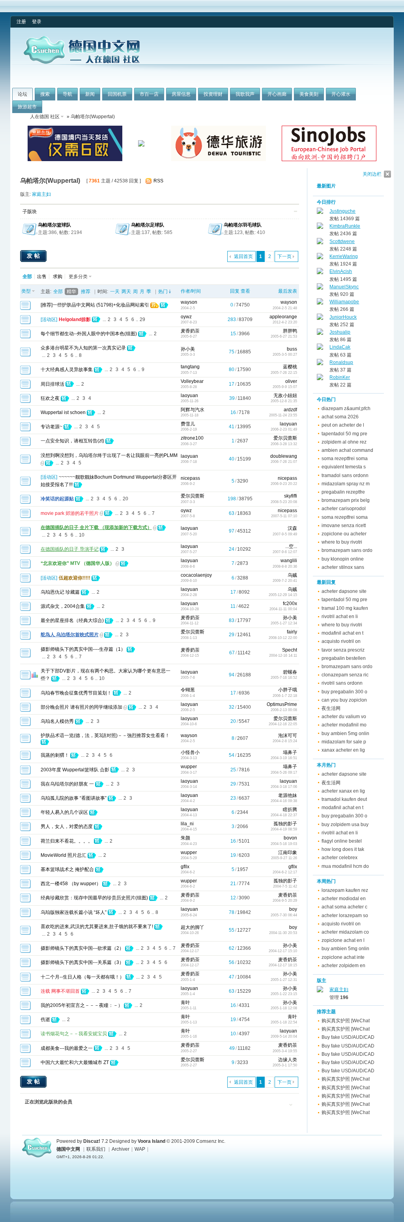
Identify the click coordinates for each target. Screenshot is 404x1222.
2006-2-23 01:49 (284, 429)
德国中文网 (68, 1149)
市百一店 (149, 94)
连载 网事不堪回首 (60, 991)
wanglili (289, 560)
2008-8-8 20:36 (285, 566)
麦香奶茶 (190, 331)
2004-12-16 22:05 (283, 724)
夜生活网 (331, 708)
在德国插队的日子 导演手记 (70, 549)
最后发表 (287, 291)
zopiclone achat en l (343, 940)
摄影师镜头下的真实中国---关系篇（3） (82, 962)
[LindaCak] (320, 348)
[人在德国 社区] (82, 62)
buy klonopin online (343, 559)
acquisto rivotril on (341, 641)
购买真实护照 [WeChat (346, 1020)
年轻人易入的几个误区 (64, 812)
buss (292, 349)
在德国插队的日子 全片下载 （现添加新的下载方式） (96, 527)
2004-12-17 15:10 (283, 951)
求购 (57, 276)
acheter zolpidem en (343, 965)
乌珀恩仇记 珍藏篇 (60, 592)
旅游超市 (27, 107)
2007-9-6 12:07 (285, 552)
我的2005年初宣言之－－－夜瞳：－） (82, 1005)
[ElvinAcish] (320, 272)
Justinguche (342, 211)
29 (142, 319)
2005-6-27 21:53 (284, 336)
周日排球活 (52, 384)
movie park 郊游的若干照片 (70, 513)
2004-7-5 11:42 (285, 886)
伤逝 (45, 1019)
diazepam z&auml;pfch (346, 408)
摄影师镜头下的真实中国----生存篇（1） (83, 649)
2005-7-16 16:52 (284, 678)
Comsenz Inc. (210, 1141)
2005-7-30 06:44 (284, 915)
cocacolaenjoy (196, 575)
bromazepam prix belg (346, 500)
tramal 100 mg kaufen (345, 608)
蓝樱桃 (290, 367)
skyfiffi (290, 496)
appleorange (283, 316)
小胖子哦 (287, 690)
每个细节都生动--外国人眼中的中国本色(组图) (89, 333)
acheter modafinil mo (344, 725)
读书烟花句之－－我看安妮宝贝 (74, 1033)
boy (293, 909)
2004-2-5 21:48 (285, 308)
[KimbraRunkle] (320, 227)
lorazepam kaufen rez (345, 890)
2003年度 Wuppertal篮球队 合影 (75, 770)
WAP (140, 1149)
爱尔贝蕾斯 (285, 438)
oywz (186, 316)
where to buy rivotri (342, 542)
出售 (42, 276)
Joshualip (339, 332)
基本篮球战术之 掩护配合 (67, 869)
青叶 (185, 1002)
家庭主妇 (41, 194)
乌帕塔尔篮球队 (54, 225)
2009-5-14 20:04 (284, 1036)
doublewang (283, 456)
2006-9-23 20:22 (284, 484)
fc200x (290, 603)
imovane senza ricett (344, 525)
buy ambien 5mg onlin (345, 733)
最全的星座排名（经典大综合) (72, 620)
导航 (67, 94)
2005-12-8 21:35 (284, 401)
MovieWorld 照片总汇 (63, 855)
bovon (290, 838)
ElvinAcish (340, 271)
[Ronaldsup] (320, 363)
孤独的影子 (285, 823)
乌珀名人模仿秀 (57, 721)
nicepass (190, 478)
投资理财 (213, 94)
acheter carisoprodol (344, 508)
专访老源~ (51, 426)
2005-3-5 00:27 (285, 355)
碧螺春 (290, 672)
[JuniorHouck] (320, 318)
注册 (21, 21)
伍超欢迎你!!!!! (74, 578)
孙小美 (188, 349)
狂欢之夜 (50, 398)
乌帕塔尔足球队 (147, 225)
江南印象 (287, 852)
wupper (189, 766)
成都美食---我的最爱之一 (67, 1048)
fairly (292, 632)
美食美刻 (308, 94)
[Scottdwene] (320, 242)
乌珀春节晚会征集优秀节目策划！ (76, 693)
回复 (234, 291)
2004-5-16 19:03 (284, 844)
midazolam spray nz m (346, 484)
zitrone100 (192, 438)
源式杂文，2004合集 (63, 606)
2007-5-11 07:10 (284, 516)
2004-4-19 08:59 (284, 829)
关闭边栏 (372, 174)
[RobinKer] (320, 378)
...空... (291, 546)
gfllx (185, 866)
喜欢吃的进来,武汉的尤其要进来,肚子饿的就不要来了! (97, 926)
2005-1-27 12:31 (284, 980)
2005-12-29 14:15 (283, 595)
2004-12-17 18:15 (283, 965)
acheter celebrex (339, 857)
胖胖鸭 (290, 331)
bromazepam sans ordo (347, 550)
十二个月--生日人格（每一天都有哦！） (82, 977)
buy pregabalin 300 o (344, 692)
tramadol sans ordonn (345, 475)
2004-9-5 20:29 (285, 901)
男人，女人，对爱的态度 (67, 826)
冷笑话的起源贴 (57, 498)
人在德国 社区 (45, 116)
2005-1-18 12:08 (284, 1008)
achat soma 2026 (340, 417)
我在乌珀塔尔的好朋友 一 (67, 784)
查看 (245, 291)
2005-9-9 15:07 (285, 387)
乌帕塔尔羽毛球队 (243, 225)
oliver (291, 381)
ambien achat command (347, 450)
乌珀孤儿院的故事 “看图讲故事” (74, 798)
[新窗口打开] (25, 308)
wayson (189, 302)
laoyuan (189, 395)
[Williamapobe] (320, 303)
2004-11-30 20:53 (283, 933)
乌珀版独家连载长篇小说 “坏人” (74, 912)
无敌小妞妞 (285, 395)
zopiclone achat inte (343, 957)
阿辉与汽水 (192, 409)
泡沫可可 (287, 735)
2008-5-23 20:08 (284, 502)
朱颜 (185, 838)
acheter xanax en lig (343, 791)
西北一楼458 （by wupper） (71, 883)
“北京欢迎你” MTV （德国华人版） (77, 563)
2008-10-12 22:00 (283, 638)
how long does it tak (343, 849)
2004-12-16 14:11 (283, 655)
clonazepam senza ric (345, 675)
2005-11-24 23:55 (283, 415)
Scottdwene (342, 241)
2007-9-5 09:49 (285, 534)
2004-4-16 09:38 (284, 801)
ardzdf (290, 409)
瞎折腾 (290, 809)
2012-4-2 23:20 (285, 322)
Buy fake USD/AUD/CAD (348, 1037)
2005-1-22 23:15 (284, 994)
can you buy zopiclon (344, 700)
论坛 (22, 94)
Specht (289, 650)
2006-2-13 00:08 (284, 710)
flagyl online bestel (342, 841)
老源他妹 (287, 795)
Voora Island (151, 1141)
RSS (158, 181)
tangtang (190, 367)
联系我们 (95, 1149)
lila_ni (187, 823)
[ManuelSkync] (320, 288)
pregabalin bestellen (344, 658)
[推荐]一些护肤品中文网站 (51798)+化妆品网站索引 (95, 305)
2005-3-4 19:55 (285, 1051)
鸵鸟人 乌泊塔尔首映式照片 (70, 634)
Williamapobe (344, 302)
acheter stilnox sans (343, 567)
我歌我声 (245, 94)
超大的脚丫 (192, 927)
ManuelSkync (344, 287)
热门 (163, 291)
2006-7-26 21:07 (284, 462)
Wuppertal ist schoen (63, 412)
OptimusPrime (282, 704)
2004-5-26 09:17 (284, 772)
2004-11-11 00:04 (283, 609)
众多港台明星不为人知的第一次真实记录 (83, 348)
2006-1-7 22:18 (285, 696)
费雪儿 (188, 424)
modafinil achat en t (342, 633)
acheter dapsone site (344, 591)
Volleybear (192, 381)
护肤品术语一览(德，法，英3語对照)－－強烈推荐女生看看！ (105, 735)
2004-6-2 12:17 (285, 872)
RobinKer (339, 377)
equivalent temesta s (344, 467)
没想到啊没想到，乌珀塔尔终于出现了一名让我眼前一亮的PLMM (109, 455)
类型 (26, 291)
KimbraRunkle (344, 226)
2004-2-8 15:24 (285, 741)
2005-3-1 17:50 (285, 1065)
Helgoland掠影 (75, 319)
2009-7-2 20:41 (285, 581)
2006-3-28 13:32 (284, 444)
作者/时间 (191, 291)
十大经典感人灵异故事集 (67, 369)
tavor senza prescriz (343, 650)
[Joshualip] (320, 333)
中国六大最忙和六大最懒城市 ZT (75, 1062)
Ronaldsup (341, 362)
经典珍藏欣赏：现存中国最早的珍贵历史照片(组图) (94, 898)
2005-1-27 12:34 (284, 623)
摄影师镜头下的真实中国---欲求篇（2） (82, 948)
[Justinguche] (320, 212)
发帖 (34, 256)
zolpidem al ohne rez (344, 442)
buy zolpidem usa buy (345, 824)
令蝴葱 (188, 690)
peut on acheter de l (343, 425)
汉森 (292, 528)
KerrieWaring (343, 256)
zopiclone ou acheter (344, 534)
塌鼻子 (290, 752)
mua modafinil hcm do (345, 866)
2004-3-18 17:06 (284, 787)
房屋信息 (181, 94)
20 (125, 498)
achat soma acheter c (344, 907)
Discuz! (91, 1141)
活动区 (49, 319)
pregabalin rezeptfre (343, 492)
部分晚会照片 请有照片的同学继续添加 (81, 707)
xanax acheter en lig (343, 750)
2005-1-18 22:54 (284, 1022)
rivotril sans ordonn (342, 683)
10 (81, 535)
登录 (36, 21)
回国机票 (117, 94)
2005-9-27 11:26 (284, 858)
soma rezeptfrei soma (345, 458)
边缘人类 (287, 1059)
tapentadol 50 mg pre (344, 433)
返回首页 (243, 256)
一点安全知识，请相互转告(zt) (72, 441)
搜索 (45, 94)
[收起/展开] (295, 211)
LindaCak (339, 347)
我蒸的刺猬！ (55, 755)
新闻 (90, 94)
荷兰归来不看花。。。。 (67, 841)
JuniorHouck (343, 317)
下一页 (284, 256)
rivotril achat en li (340, 616)
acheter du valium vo (344, 716)
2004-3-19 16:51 (284, 758)
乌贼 (292, 575)
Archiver (120, 1149)
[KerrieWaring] (320, 257)
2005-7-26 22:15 (284, 373)
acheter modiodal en (344, 898)
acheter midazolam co (345, 932)
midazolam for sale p (344, 742)
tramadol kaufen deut (344, 799)
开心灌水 (340, 94)
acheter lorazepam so (345, 915)
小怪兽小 (190, 752)
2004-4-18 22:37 (284, 815)
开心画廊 (276, 94)
